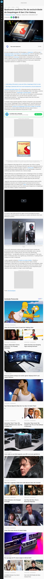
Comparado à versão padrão (24, 92)
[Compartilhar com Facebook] (14, 17)
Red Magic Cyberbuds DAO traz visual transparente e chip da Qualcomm (23, 86)
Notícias (9, 7)
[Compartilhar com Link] (18, 17)
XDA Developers (12, 290)
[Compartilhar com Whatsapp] (11, 17)
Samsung (16, 57)
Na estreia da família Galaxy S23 (12, 89)
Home (5, 7)
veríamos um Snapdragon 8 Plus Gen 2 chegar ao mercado (26, 106)
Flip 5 (24, 184)
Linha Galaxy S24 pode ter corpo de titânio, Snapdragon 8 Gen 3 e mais (23, 84)
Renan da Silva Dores (10, 14)
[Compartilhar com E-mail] (16, 17)
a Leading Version (25, 53)
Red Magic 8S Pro (9, 55)
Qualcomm (30, 52)
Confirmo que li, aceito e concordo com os (20, 50)
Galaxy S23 (30, 167)
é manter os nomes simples (25, 260)
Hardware (17, 7)
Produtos (13, 7)
